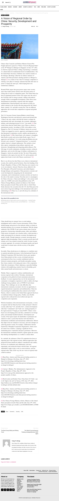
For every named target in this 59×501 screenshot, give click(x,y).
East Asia (12, 13)
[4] (32, 157)
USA (22, 411)
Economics (12, 411)
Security (18, 411)
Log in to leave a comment (8, 462)
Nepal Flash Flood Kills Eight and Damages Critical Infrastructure (34, 485)
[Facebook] (2, 29)
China (7, 411)
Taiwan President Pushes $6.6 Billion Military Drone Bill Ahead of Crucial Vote (33, 480)
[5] (10, 191)
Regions (7, 13)
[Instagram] (5, 490)
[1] (7, 79)
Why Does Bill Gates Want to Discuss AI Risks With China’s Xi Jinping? (34, 490)
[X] (6, 29)
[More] (24, 29)
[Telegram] (20, 29)
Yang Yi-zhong (5, 26)
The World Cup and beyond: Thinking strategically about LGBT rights (29, 432)
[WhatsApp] (9, 29)
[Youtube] (13, 490)
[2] (33, 123)
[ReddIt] (16, 29)
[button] (8, 2)
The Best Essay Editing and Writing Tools (9, 431)
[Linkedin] (13, 29)
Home (2, 13)
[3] (12, 135)
